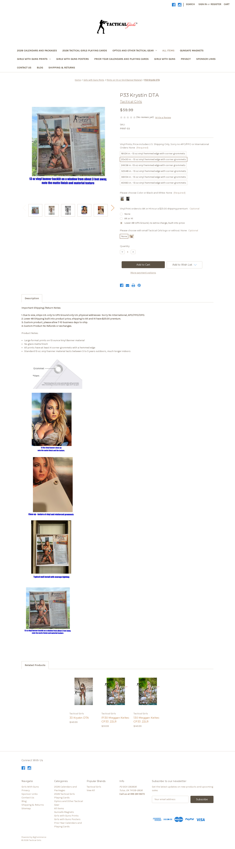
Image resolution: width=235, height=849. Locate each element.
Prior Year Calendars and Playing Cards (121, 58)
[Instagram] (179, 5)
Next (112, 208)
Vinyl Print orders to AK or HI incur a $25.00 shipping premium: (159, 208)
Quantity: (125, 246)
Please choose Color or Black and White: (152, 192)
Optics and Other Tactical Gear (133, 50)
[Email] (127, 285)
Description (32, 298)
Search (190, 4)
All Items (168, 50)
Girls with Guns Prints (32, 58)
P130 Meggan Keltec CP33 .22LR (116, 719)
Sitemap (26, 808)
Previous (24, 208)
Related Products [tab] (35, 665)
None (127, 214)
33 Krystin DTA (79, 717)
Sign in (203, 4)
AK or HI (128, 218)
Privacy (186, 58)
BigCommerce (39, 837)
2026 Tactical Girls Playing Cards (84, 50)
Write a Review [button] (163, 117)
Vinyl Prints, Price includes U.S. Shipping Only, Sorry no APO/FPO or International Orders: (164, 146)
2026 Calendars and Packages (37, 50)
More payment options (143, 272)
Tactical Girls (94, 786)
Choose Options (84, 694)
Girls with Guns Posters (72, 58)
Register (216, 4)
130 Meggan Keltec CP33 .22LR (146, 719)
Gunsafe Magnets (192, 50)
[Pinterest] (139, 285)
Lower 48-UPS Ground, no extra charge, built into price (154, 222)
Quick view (81, 688)
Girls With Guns (164, 58)
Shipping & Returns (62, 67)
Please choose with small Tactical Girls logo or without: (159, 230)
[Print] (133, 285)
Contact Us (24, 67)
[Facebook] (173, 5)
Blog (40, 67)
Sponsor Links (206, 58)
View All (91, 790)
